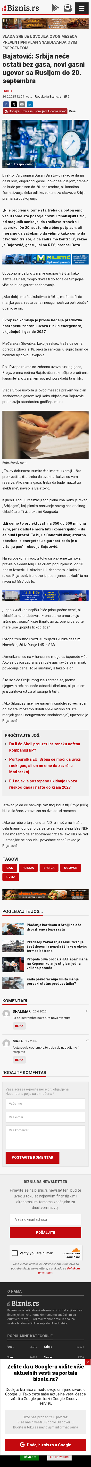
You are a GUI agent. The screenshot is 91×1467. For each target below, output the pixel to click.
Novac (48, 1357)
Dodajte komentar (24, 1073)
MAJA (18, 1041)
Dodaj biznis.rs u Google (48, 1445)
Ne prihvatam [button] (59, 1457)
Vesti (10, 1346)
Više (72, 111)
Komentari (14, 1001)
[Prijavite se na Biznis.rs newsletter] (68, 8)
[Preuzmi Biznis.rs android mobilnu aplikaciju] (55, 8)
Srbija (7, 91)
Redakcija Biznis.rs (48, 96)
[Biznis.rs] (23, 1303)
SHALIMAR (22, 1011)
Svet (10, 1357)
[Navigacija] (82, 8)
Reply (19, 1026)
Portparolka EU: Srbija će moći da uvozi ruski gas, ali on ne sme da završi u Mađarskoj (45, 765)
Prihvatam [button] (29, 1457)
